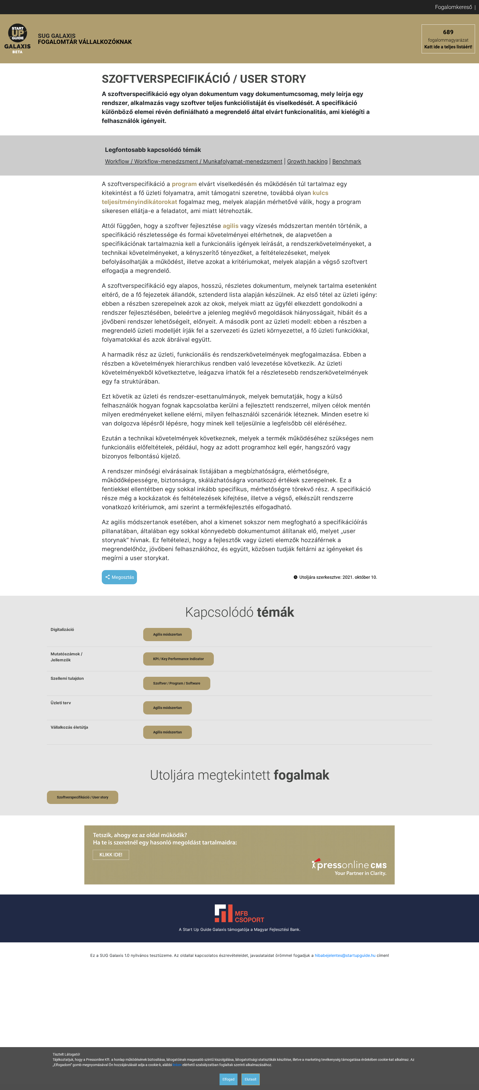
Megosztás (123, 577)
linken (177, 1065)
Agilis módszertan (167, 634)
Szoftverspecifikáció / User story (82, 797)
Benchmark (346, 161)
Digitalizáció (62, 629)
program (184, 184)
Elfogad (229, 1079)
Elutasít (250, 1079)
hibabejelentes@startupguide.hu (345, 955)
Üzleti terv (61, 702)
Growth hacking (307, 161)
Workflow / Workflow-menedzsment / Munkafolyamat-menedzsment (193, 161)
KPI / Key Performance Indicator (178, 659)
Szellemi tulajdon (67, 678)
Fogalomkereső (453, 7)
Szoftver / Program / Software (176, 683)
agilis (231, 225)
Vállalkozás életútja (69, 727)
